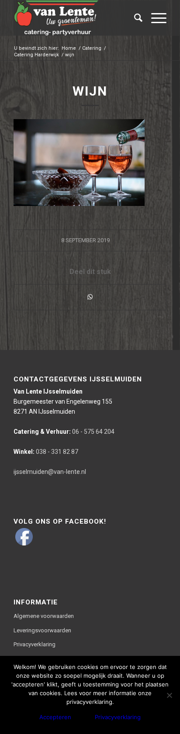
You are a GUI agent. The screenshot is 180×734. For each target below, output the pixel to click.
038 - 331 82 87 (46, 451)
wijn (90, 91)
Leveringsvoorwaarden (42, 630)
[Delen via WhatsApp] (90, 297)
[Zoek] (133, 17)
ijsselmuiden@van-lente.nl (50, 471)
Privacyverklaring (34, 644)
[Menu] (154, 17)
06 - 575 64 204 (64, 431)
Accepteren (55, 716)
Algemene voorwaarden (44, 616)
